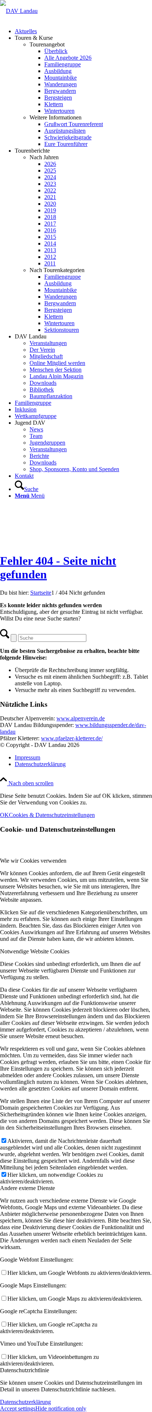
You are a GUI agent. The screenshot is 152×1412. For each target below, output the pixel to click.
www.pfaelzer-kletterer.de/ (72, 738)
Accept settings (17, 1408)
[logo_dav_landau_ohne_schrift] (19, 11)
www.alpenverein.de (80, 718)
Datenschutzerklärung (25, 1402)
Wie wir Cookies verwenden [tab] (33, 861)
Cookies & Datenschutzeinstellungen (52, 815)
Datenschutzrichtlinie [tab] (24, 1370)
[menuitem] (83, 31)
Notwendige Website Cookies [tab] (34, 951)
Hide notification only (60, 1408)
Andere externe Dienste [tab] (27, 1188)
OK (4, 815)
